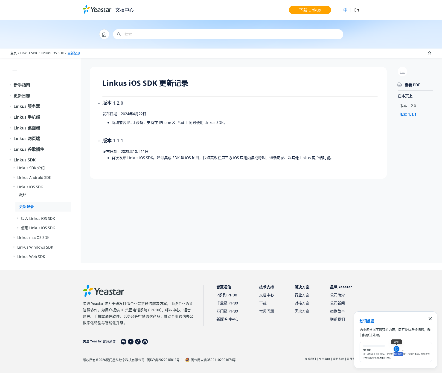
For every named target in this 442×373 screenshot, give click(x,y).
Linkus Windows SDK (35, 247)
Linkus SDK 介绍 (31, 167)
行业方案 (302, 295)
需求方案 (302, 311)
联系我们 (337, 319)
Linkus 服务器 (27, 106)
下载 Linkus (310, 10)
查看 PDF (412, 84)
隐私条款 (338, 359)
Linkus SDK (28, 53)
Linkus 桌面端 (27, 128)
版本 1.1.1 (408, 114)
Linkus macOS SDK (33, 237)
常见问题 (266, 311)
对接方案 (302, 303)
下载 (263, 303)
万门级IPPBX (227, 311)
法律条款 (352, 359)
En (356, 10)
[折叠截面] (430, 53)
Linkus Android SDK (34, 177)
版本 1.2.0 (408, 105)
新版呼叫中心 (227, 319)
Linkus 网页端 (27, 138)
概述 (22, 194)
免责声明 (324, 359)
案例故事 (337, 311)
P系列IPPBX (226, 295)
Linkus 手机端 (27, 117)
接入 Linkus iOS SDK (38, 218)
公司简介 (337, 295)
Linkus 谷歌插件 (29, 149)
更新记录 (73, 53)
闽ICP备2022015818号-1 (165, 360)
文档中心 (124, 10)
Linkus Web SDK (31, 256)
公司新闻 (337, 303)
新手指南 (22, 85)
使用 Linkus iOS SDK (38, 227)
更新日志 (22, 95)
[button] (11, 85)
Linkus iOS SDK (52, 53)
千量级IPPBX (227, 303)
